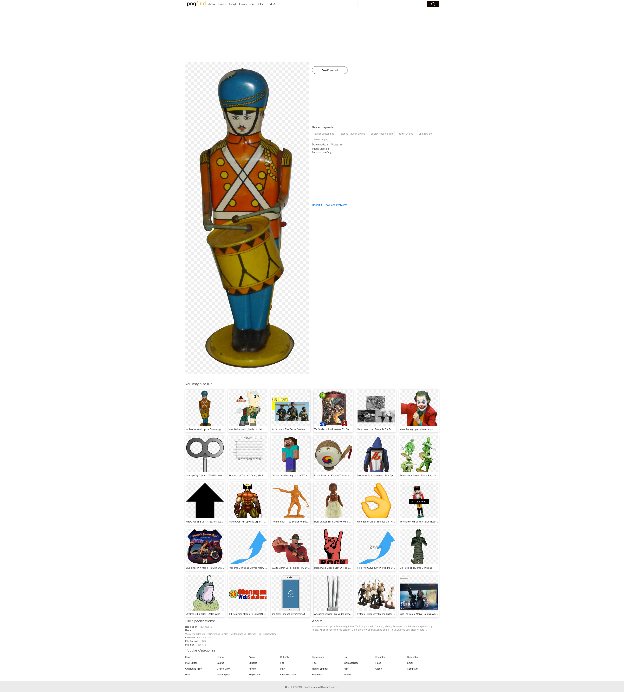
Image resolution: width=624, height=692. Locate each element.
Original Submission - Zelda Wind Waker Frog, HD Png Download (219, 613)
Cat (345, 657)
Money (347, 674)
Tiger (314, 662)
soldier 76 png (406, 133)
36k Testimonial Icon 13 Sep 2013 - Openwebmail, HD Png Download (264, 613)
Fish (346, 668)
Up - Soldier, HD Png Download (416, 567)
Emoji (232, 4)
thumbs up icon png (324, 133)
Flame (220, 657)
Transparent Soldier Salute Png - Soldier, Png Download (428, 475)
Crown (222, 4)
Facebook (317, 674)
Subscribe (412, 657)
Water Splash (224, 674)
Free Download (330, 70)
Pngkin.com (255, 674)
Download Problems (335, 205)
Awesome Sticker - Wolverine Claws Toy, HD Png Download (345, 613)
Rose (378, 662)
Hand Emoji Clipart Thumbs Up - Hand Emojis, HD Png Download (390, 521)
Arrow (211, 4)
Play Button (191, 662)
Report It (317, 205)
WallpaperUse (351, 662)
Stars (261, 4)
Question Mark (288, 674)
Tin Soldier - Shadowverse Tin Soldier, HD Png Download (343, 429)
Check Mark (223, 668)
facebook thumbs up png (352, 133)
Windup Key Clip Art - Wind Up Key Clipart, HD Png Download (217, 475)
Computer (412, 668)
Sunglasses (318, 657)
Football (253, 668)
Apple (252, 657)
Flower (243, 4)
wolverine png (321, 139)
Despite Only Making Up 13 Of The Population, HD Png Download (305, 475)
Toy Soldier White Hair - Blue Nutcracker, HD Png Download (430, 521)
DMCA (271, 4)
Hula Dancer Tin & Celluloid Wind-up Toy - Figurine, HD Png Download (350, 521)
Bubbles (253, 662)
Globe (378, 668)
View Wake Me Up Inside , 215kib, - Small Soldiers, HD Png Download (264, 429)
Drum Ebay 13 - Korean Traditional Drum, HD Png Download (345, 475)
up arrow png (426, 133)
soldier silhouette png (382, 133)
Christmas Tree (193, 668)
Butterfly (284, 657)
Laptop (220, 662)
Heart (188, 657)
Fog (282, 662)
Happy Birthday (320, 668)
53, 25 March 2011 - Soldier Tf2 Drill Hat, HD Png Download (302, 567)
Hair (282, 668)
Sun (252, 4)
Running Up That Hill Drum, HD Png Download (252, 475)
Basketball (380, 657)
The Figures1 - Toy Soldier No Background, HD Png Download (304, 521)
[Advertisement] (247, 39)
